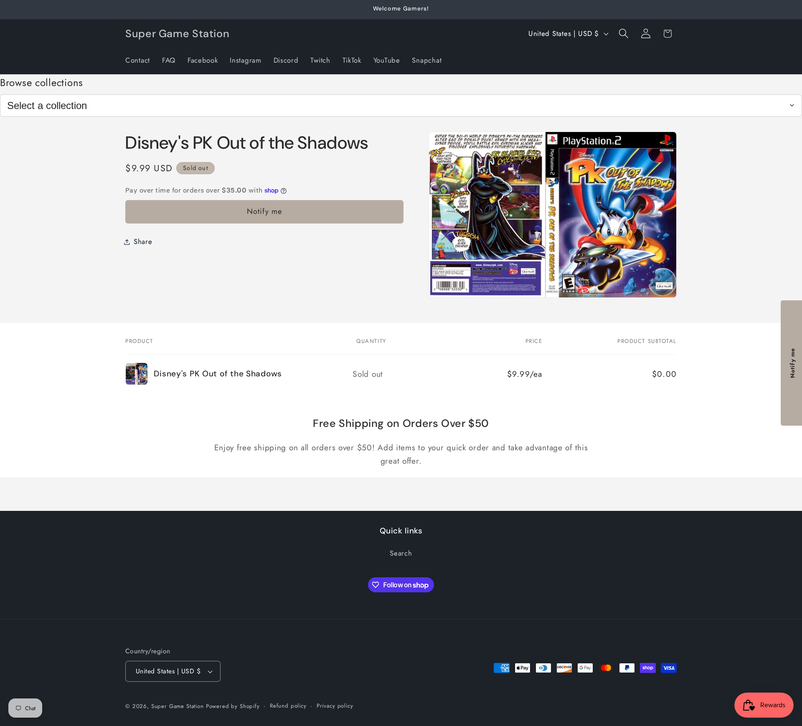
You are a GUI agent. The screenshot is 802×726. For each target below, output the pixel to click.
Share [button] (143, 241)
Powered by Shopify (233, 706)
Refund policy (288, 706)
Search (401, 553)
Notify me (264, 211)
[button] (623, 34)
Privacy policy (335, 706)
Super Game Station (177, 706)
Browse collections (41, 82)
